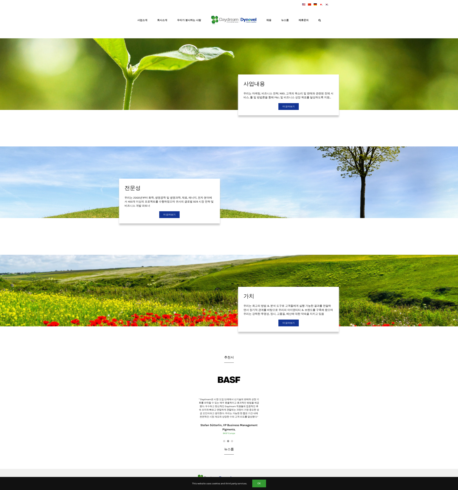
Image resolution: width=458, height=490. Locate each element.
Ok (259, 483)
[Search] (301, 20)
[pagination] (224, 444)
